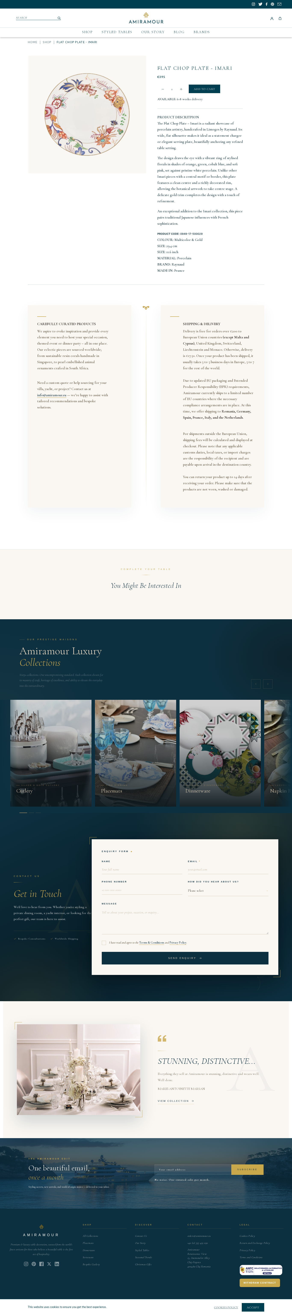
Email (193, 861)
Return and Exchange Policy (255, 1243)
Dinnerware (89, 1250)
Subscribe (247, 1169)
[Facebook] (41, 1264)
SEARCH (21, 17)
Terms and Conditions (251, 1257)
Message (109, 904)
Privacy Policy (178, 942)
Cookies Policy (247, 1236)
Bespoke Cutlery (91, 1264)
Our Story (153, 32)
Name (106, 861)
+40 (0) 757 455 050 (197, 1243)
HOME (32, 42)
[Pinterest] (34, 1264)
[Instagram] (26, 1264)
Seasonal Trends (143, 1257)
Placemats (88, 1243)
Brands (202, 32)
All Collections (90, 1236)
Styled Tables (117, 32)
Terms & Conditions (151, 942)
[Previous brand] (256, 684)
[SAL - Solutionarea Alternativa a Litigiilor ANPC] (261, 1270)
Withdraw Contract (259, 1282)
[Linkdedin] (49, 1264)
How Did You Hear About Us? (213, 882)
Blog (179, 32)
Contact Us (141, 1236)
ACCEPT (253, 1307)
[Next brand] (268, 684)
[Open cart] (280, 18)
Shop (87, 32)
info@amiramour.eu (51, 395)
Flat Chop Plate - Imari (194, 68)
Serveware (88, 1257)
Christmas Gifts (143, 1264)
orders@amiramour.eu (199, 1236)
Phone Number (114, 882)
